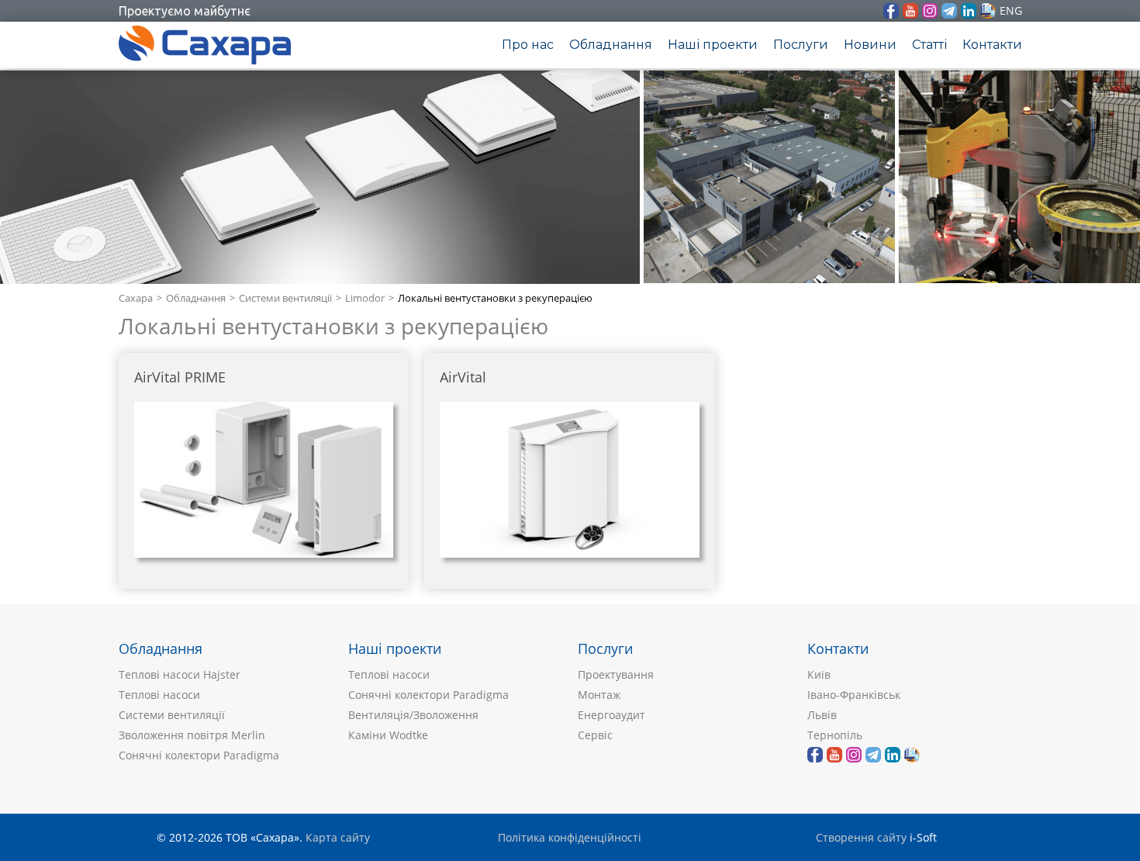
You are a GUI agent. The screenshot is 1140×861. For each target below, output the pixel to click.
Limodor (365, 298)
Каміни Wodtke (388, 735)
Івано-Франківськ (853, 694)
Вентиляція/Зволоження (413, 714)
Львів (822, 714)
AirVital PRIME (180, 377)
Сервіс (595, 735)
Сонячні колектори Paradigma (199, 755)
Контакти (992, 44)
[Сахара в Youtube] (910, 11)
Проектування (616, 674)
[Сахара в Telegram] (949, 11)
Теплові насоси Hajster (179, 674)
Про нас (528, 44)
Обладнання (610, 44)
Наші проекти (713, 44)
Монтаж (599, 694)
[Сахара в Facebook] (891, 11)
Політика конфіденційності (569, 837)
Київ (819, 674)
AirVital (463, 377)
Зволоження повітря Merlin (192, 735)
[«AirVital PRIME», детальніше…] (264, 480)
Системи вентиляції (285, 298)
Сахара (136, 298)
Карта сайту (338, 837)
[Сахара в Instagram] (930, 11)
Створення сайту (861, 837)
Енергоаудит (611, 714)
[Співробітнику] (988, 11)
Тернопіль (834, 735)
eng (1011, 10)
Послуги (800, 44)
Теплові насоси (159, 694)
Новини (870, 44)
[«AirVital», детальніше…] (570, 480)
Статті (929, 44)
